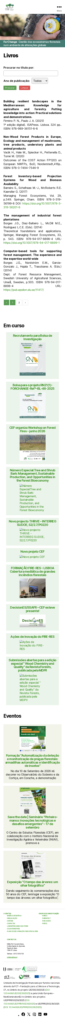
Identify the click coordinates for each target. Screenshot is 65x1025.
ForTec (44, 923)
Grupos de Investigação (49, 914)
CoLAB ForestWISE (13, 929)
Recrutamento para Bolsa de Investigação (32, 337)
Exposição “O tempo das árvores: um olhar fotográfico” (32, 883)
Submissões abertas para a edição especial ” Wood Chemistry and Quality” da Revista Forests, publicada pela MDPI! (32, 665)
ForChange (46, 921)
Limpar (24, 88)
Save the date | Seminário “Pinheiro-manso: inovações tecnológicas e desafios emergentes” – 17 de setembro (32, 822)
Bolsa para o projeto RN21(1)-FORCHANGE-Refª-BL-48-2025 (32, 386)
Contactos (11, 923)
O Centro (7, 914)
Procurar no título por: (18, 67)
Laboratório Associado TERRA (17, 926)
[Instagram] (34, 1014)
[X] (29, 1014)
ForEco (44, 916)
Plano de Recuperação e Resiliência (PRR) (22, 931)
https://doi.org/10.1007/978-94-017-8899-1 (31, 242)
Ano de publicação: (16, 81)
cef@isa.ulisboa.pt (12, 957)
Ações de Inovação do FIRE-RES (32, 636)
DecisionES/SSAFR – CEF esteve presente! (32, 609)
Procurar (10, 88)
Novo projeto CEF (32, 551)
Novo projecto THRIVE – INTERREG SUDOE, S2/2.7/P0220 (32, 523)
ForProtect (46, 918)
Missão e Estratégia (14, 916)
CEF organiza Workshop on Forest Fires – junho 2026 (32, 429)
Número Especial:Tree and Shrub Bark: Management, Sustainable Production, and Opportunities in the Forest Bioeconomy (32, 475)
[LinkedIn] (40, 1014)
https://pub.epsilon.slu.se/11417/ (23, 290)
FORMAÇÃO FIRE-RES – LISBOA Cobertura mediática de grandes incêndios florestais (32, 571)
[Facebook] (23, 1014)
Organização (12, 918)
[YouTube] (45, 1014)
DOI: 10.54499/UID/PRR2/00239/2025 (22, 1007)
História (10, 921)
